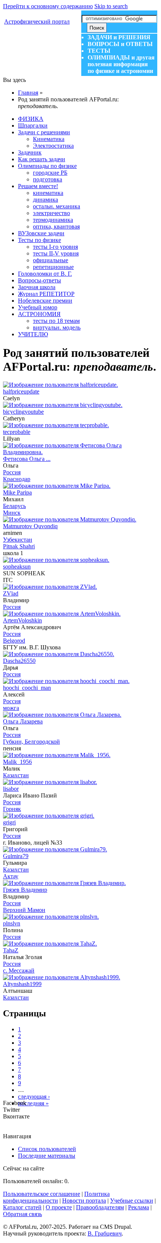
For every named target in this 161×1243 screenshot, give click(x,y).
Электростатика (53, 146)
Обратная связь (22, 1214)
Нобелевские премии (45, 300)
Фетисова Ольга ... (27, 459)
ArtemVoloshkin (22, 620)
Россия (12, 472)
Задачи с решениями (44, 132)
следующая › (34, 1096)
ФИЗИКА (30, 119)
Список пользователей (47, 1149)
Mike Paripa (17, 492)
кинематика (48, 193)
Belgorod (14, 640)
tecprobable (16, 432)
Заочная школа (36, 287)
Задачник (30, 152)
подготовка (47, 179)
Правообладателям (100, 1207)
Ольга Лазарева (23, 721)
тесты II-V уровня (56, 253)
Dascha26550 (19, 661)
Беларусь (14, 506)
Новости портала (84, 1200)
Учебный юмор (37, 307)
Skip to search (111, 6)
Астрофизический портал (37, 21)
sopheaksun (17, 566)
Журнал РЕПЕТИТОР (46, 294)
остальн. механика (56, 206)
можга (11, 708)
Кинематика (48, 139)
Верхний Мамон (24, 910)
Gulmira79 (15, 856)
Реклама (138, 1207)
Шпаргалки (33, 125)
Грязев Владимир (25, 890)
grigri (9, 822)
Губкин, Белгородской (31, 741)
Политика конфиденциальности (56, 1197)
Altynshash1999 (22, 984)
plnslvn (11, 923)
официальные (50, 260)
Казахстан (16, 775)
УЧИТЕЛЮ (33, 334)
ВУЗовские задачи (41, 233)
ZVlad (10, 593)
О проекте (59, 1207)
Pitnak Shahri (19, 546)
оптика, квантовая (56, 226)
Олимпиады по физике (47, 166)
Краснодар (16, 479)
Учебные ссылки (131, 1200)
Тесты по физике (39, 240)
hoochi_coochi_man (27, 688)
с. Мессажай (18, 970)
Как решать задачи (41, 159)
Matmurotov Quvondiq (30, 526)
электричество (51, 213)
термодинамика (53, 220)
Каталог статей (22, 1207)
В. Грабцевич (105, 1233)
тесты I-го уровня (55, 247)
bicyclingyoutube (23, 411)
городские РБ (50, 172)
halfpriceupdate (21, 391)
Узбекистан (17, 539)
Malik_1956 (17, 762)
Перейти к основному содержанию (48, 6)
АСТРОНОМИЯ (39, 314)
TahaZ (10, 950)
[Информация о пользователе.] (60, 385)
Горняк (12, 809)
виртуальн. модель (56, 327)
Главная (28, 92)
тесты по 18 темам (56, 321)
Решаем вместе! (38, 186)
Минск (12, 512)
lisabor (11, 789)
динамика (45, 199)
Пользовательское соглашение (41, 1194)
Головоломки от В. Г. (45, 273)
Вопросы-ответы (39, 280)
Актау (10, 876)
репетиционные (53, 267)
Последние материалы (46, 1155)
